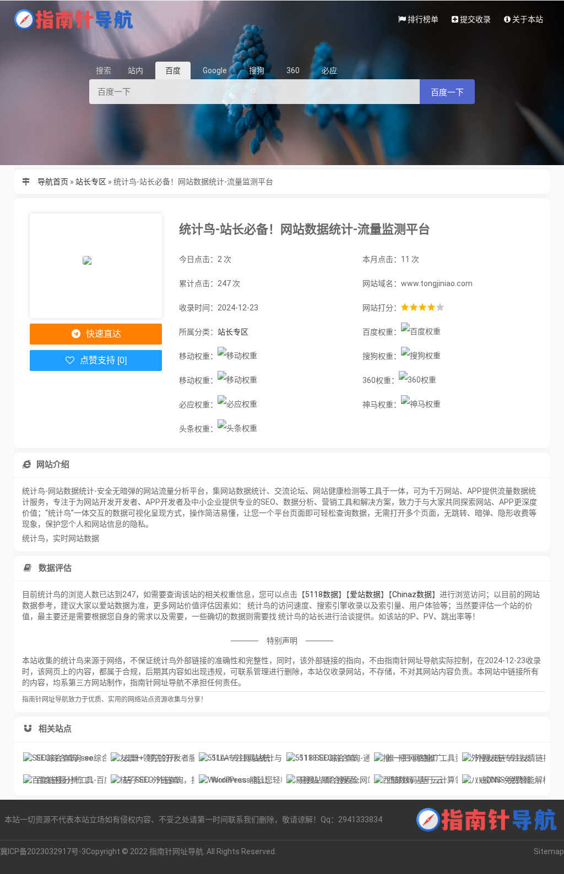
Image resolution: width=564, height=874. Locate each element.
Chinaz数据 (412, 594)
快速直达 (102, 334)
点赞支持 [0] (102, 360)
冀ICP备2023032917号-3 (43, 851)
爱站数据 (365, 594)
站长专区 (90, 181)
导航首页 (52, 181)
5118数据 (321, 594)
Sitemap (549, 851)
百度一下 (447, 92)
